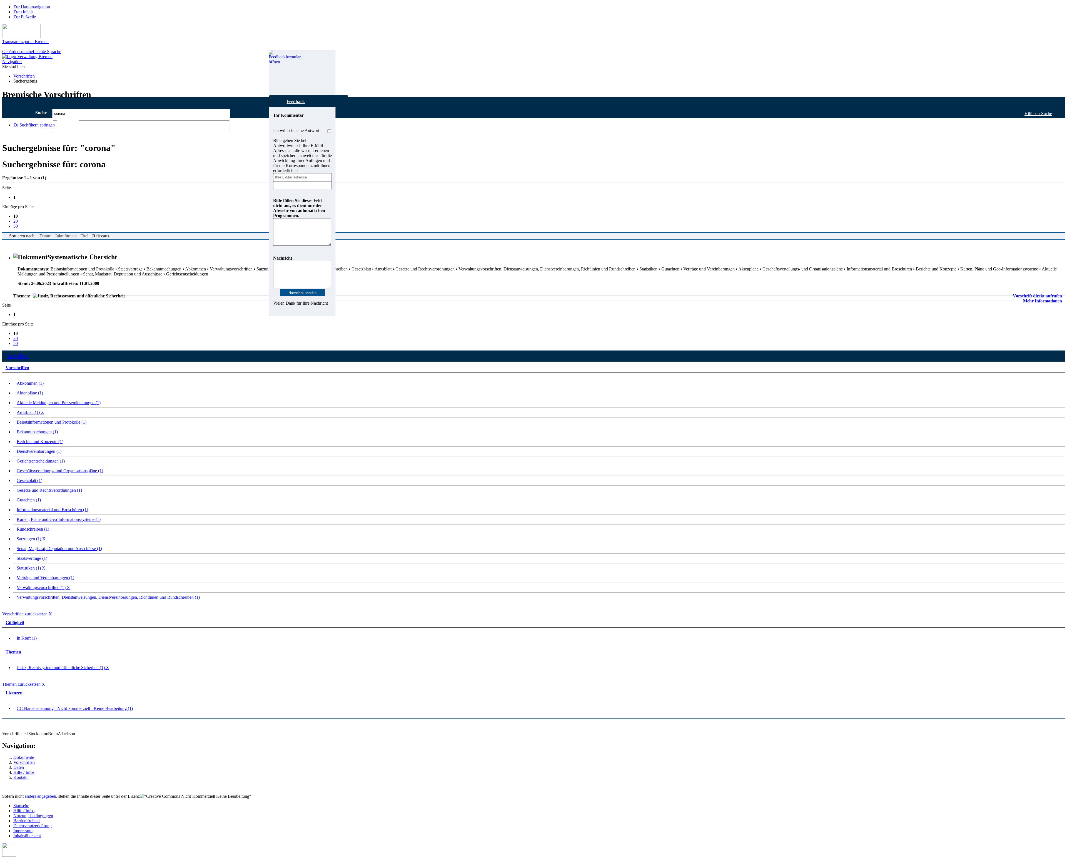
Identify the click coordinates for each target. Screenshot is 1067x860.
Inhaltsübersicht (27, 835)
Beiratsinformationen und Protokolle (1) (51, 422)
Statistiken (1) (31, 568)
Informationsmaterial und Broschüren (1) (52, 509)
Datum (45, 235)
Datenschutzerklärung (32, 825)
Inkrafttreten (66, 235)
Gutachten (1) (29, 500)
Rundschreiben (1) (33, 529)
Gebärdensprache (17, 51)
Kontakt (20, 777)
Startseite (21, 805)
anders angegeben (40, 796)
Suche (41, 112)
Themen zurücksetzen (23, 684)
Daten (18, 767)
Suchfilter (17, 356)
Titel (84, 235)
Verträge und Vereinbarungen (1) (45, 577)
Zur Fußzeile (24, 16)
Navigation (12, 61)
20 (15, 221)
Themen (13, 652)
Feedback (295, 101)
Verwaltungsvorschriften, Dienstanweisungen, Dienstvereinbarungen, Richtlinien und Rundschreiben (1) (108, 597)
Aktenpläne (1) (30, 393)
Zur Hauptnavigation (31, 6)
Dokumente (23, 757)
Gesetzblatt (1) (29, 480)
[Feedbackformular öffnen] (275, 72)
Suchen (224, 114)
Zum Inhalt (23, 11)
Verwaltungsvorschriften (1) (43, 587)
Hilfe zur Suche (1038, 113)
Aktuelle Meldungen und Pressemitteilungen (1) (59, 402)
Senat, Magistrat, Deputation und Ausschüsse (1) (59, 548)
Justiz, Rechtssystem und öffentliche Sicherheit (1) (63, 667)
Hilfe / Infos (23, 772)
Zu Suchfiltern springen (34, 125)
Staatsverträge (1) (32, 558)
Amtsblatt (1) (30, 412)
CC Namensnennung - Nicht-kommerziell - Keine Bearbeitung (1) (75, 708)
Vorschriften (24, 76)
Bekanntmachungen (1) (37, 431)
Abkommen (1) (30, 383)
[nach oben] (9, 855)
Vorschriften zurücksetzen (27, 614)
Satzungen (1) (31, 538)
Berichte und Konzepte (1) (40, 441)
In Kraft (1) (27, 638)
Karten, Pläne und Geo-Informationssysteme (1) (59, 519)
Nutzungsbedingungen (33, 815)
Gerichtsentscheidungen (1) (41, 461)
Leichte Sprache (47, 51)
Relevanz (100, 235)
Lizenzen (14, 692)
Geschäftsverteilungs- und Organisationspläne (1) (60, 470)
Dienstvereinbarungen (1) (39, 451)
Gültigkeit (15, 622)
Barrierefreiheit (26, 820)
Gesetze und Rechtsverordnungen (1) (49, 490)
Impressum (23, 830)
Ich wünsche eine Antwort (296, 130)
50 (15, 226)
